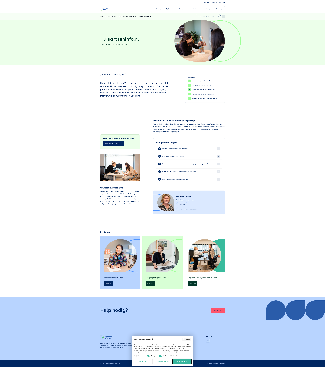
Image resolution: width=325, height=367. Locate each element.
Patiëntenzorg (156, 9)
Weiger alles (143, 361)
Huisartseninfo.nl (106, 191)
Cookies (222, 363)
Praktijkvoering (183, 9)
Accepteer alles (182, 361)
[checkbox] (139, 356)
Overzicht (187, 339)
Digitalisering (170, 9)
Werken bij (214, 2)
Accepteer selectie (163, 361)
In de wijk (207, 9)
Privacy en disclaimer (212, 363)
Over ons (206, 2)
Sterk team (196, 9)
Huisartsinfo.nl (107, 83)
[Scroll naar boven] (223, 16)
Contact (222, 2)
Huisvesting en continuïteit (127, 16)
